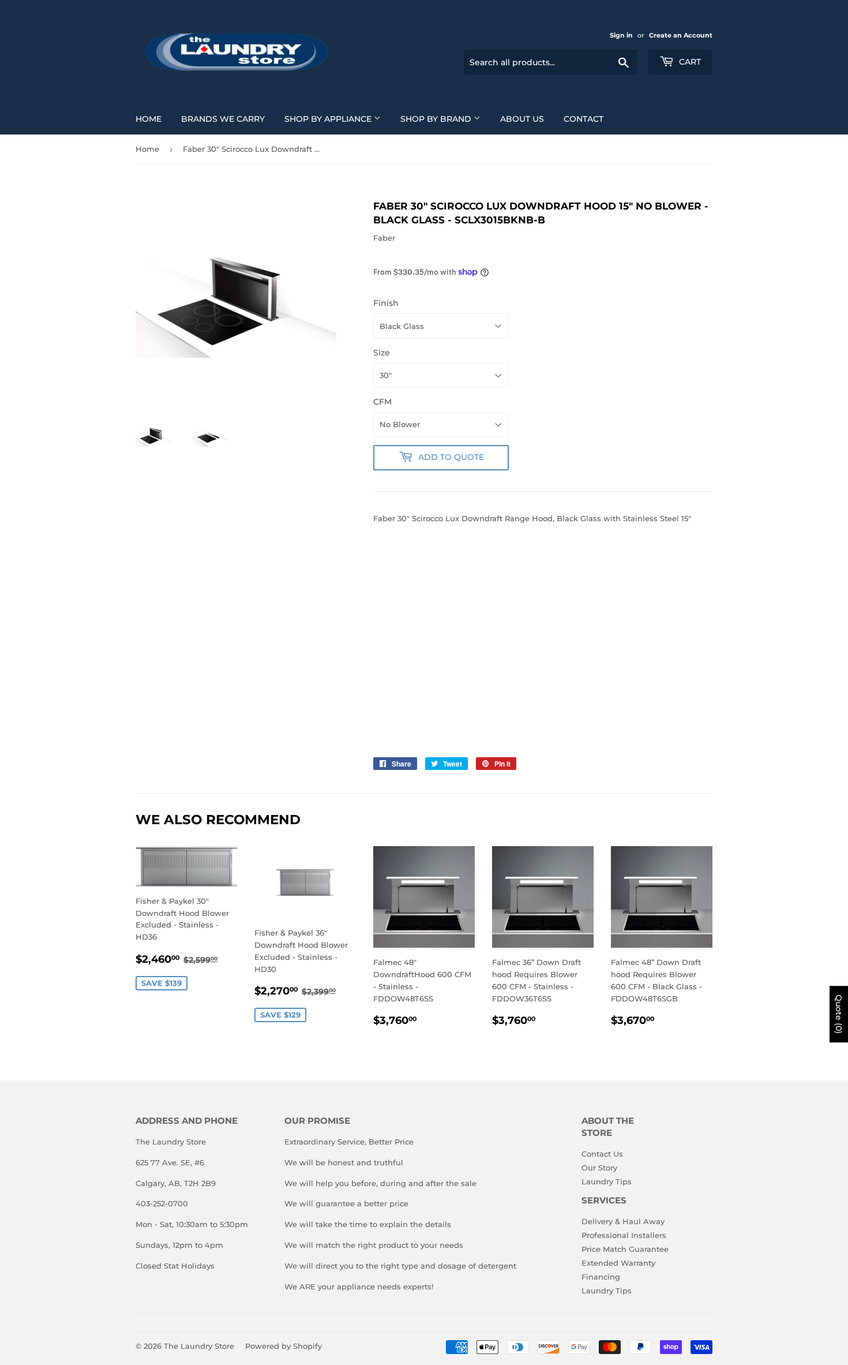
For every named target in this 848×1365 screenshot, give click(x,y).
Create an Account (680, 35)
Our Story (599, 1167)
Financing (600, 1276)
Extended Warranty (618, 1262)
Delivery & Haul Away (623, 1221)
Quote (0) (839, 1014)
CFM (382, 402)
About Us (522, 119)
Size (381, 352)
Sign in (621, 35)
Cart (689, 62)
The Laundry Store (199, 1346)
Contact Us (602, 1153)
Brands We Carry (223, 119)
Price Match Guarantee (625, 1249)
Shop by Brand (437, 119)
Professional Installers (623, 1235)
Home (149, 119)
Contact (583, 119)
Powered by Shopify (283, 1346)
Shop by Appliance (329, 119)
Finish (386, 303)
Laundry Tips (606, 1181)
